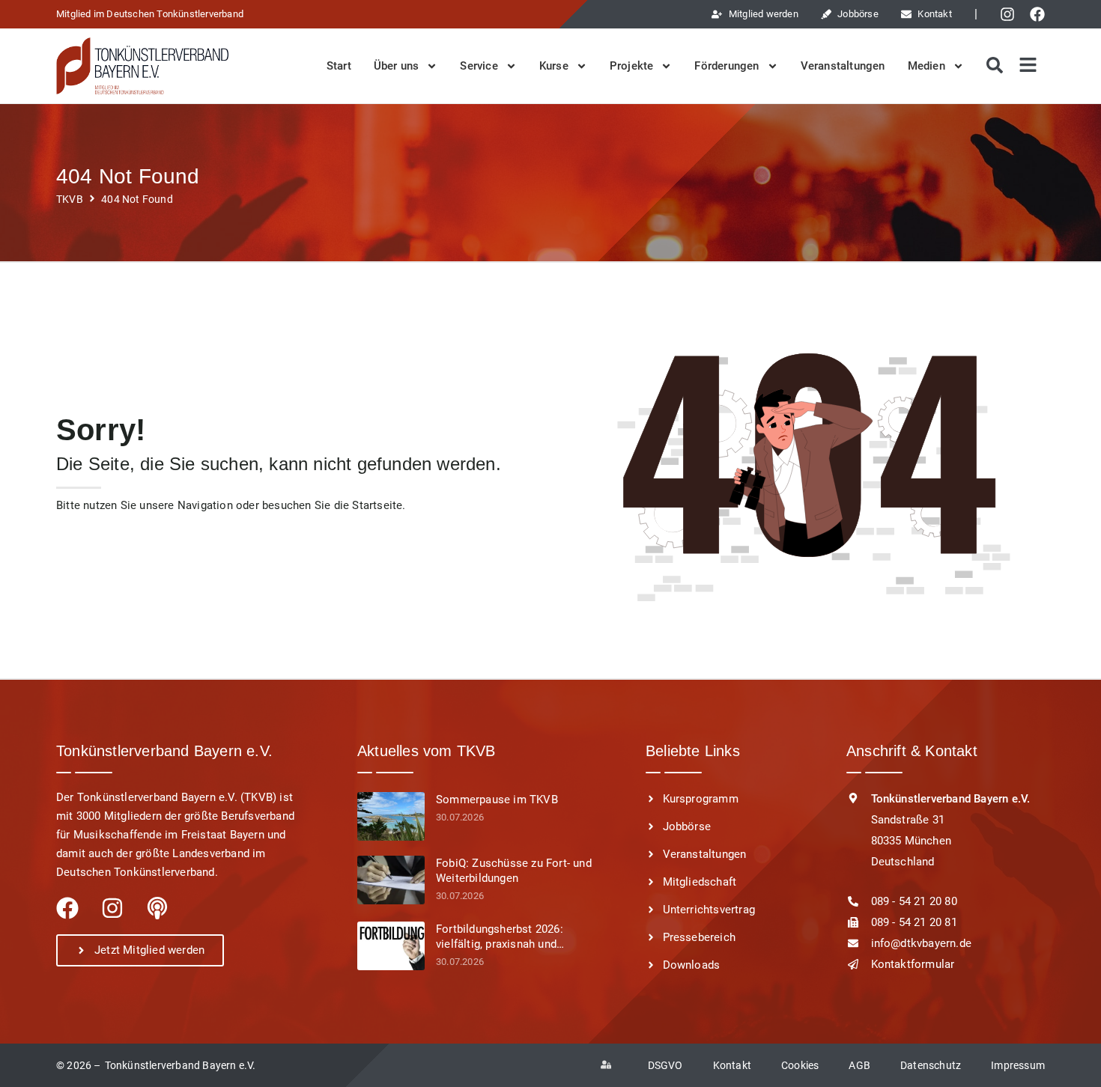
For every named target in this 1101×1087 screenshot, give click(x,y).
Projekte (632, 66)
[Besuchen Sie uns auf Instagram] (1011, 14)
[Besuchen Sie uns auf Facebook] (1041, 14)
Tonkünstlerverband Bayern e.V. (180, 1065)
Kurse (553, 66)
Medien (926, 66)
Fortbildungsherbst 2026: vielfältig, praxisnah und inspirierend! (499, 936)
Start (339, 66)
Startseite (377, 505)
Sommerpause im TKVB (497, 799)
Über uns (396, 66)
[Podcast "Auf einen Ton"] (157, 908)
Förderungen (726, 66)
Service (478, 66)
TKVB (69, 199)
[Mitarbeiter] (609, 1065)
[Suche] (992, 66)
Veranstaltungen (843, 66)
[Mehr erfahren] (391, 816)
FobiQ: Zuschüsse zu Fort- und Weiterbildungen (514, 870)
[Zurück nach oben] (1071, 1058)
